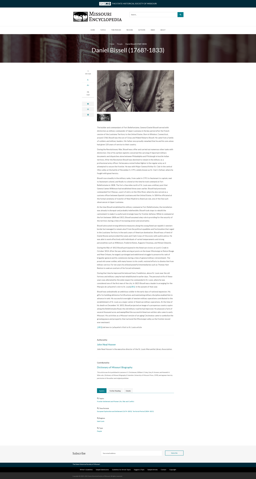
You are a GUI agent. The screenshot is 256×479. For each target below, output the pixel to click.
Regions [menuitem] (129, 30)
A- (88, 80)
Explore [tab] (101, 391)
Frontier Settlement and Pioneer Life (109, 401)
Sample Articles (153, 469)
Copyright (172, 469)
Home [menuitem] (93, 30)
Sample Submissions (102, 469)
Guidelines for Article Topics (121, 469)
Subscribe (79, 453)
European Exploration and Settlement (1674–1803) (114, 411)
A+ (88, 85)
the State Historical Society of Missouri (134, 3)
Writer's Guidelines (86, 469)
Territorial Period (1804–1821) (143, 411)
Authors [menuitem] (141, 30)
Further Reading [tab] (115, 391)
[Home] (97, 16)
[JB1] (132, 287)
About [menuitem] (163, 30)
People (99, 431)
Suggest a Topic (139, 469)
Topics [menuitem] (103, 30)
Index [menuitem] (153, 30)
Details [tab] (128, 391)
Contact (163, 469)
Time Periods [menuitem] (116, 30)
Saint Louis (100, 421)
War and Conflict (128, 401)
